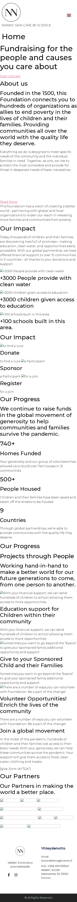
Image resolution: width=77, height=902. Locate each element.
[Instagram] (16, 875)
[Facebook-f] (8, 875)
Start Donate (10, 76)
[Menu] (69, 15)
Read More (9, 202)
